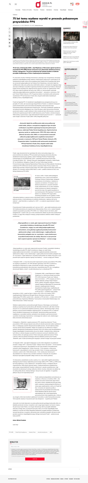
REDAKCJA (61, 479)
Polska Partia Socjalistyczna (21, 432)
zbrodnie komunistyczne (42, 432)
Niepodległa (63, 9)
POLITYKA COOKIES (77, 479)
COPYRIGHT (66, 479)
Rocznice (36, 9)
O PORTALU (48, 479)
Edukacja (70, 9)
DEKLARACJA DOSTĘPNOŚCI (55, 479)
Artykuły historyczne (39, 25)
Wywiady (17, 9)
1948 (51, 432)
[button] (79, 469)
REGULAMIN (71, 479)
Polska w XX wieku (27, 9)
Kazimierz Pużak (32, 432)
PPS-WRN (11, 432)
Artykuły (56, 9)
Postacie (42, 9)
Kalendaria (49, 9)
